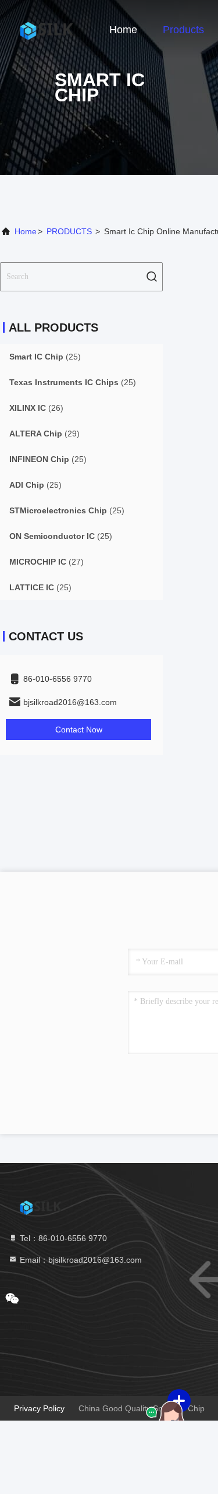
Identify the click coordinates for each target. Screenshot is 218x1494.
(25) (45, 356)
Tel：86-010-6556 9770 (62, 1238)
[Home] (46, 29)
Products (183, 30)
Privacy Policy (39, 1408)
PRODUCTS (69, 231)
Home (123, 30)
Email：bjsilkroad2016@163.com (79, 1259)
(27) (46, 561)
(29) (44, 433)
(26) (36, 408)
